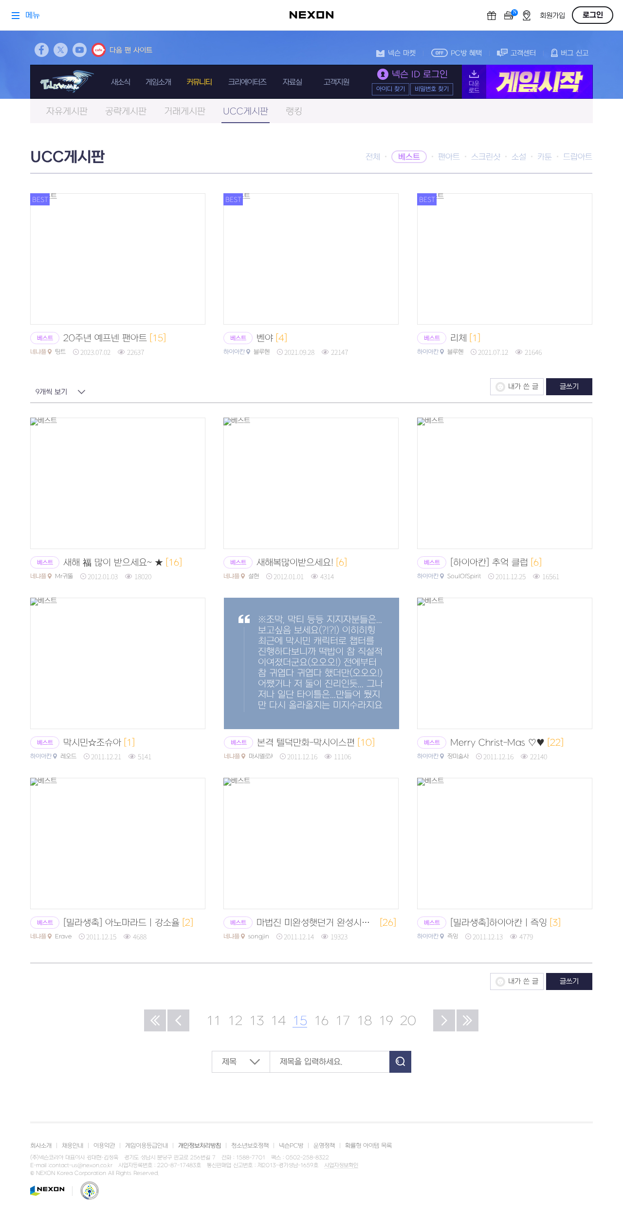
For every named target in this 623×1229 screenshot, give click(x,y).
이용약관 (104, 1146)
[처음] (155, 1020)
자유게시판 (67, 112)
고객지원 (336, 82)
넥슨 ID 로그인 (420, 75)
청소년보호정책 (250, 1146)
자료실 (292, 82)
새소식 (120, 82)
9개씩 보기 (51, 392)
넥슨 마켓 (402, 53)
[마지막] (467, 1020)
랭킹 (294, 112)
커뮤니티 (199, 82)
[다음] (444, 1020)
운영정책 (324, 1146)
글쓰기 (569, 387)
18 (364, 1021)
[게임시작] (527, 82)
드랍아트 (577, 157)
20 (408, 1021)
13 (256, 1021)
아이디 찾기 (390, 89)
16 (321, 1021)
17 (342, 1021)
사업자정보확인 (341, 1166)
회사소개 (41, 1146)
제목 (229, 1062)
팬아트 (449, 157)
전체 (373, 157)
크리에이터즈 (247, 82)
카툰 (544, 157)
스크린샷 (485, 157)
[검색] (400, 1062)
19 (386, 1021)
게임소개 (158, 82)
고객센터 (523, 53)
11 (213, 1021)
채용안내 (72, 1146)
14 (278, 1021)
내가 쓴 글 (523, 387)
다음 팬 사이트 (131, 50)
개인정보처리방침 (199, 1146)
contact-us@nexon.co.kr (80, 1165)
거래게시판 (184, 112)
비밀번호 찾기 (432, 89)
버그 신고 (574, 53)
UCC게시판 (245, 112)
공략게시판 (126, 112)
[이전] (178, 1020)
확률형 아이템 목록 (368, 1146)
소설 (519, 157)
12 (235, 1021)
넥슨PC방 (291, 1146)
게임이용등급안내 (146, 1146)
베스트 (409, 157)
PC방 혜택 (466, 53)
